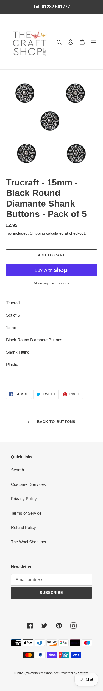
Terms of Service (26, 513)
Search (17, 469)
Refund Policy (23, 527)
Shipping (37, 233)
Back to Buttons (56, 422)
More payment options (51, 283)
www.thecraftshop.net (42, 673)
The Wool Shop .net (28, 542)
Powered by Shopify (74, 673)
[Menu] (93, 42)
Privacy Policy (24, 498)
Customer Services (28, 484)
